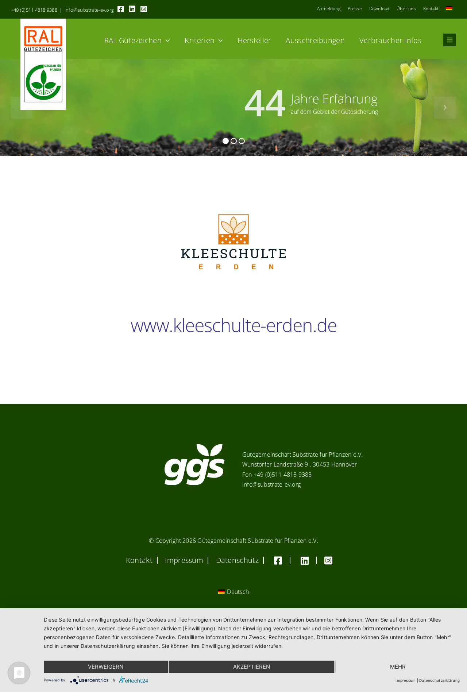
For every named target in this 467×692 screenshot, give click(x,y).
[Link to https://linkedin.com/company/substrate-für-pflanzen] (132, 9)
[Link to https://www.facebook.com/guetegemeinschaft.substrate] (120, 9)
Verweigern (105, 666)
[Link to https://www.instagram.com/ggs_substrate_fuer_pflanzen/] (143, 9)
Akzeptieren (251, 666)
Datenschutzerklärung (439, 680)
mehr (398, 666)
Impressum (405, 680)
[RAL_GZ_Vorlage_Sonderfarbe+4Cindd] (43, 22)
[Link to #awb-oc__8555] (449, 40)
